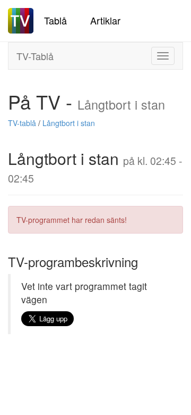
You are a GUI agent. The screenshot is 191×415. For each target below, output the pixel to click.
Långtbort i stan (68, 123)
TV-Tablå (35, 56)
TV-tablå (22, 123)
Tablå (55, 20)
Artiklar (105, 20)
